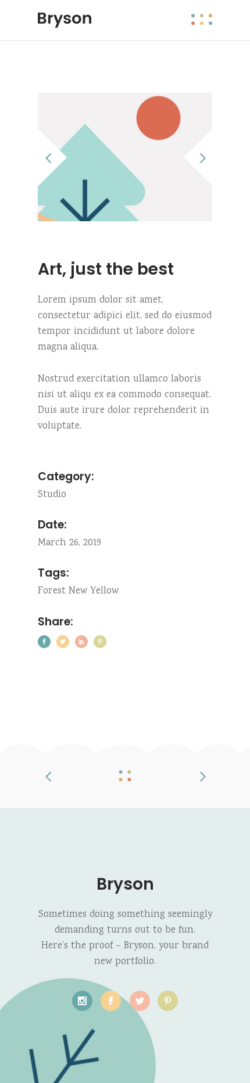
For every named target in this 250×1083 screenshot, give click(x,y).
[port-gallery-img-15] (125, 157)
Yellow (104, 591)
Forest (52, 591)
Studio (52, 495)
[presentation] (54, 157)
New (78, 591)
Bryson (125, 884)
